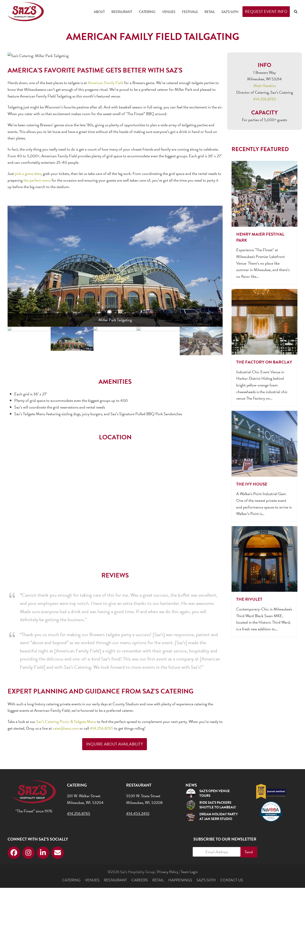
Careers (139, 880)
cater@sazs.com (66, 728)
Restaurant (115, 880)
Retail (158, 880)
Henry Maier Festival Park (260, 237)
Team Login (189, 872)
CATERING (71, 880)
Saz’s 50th (206, 880)
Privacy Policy (167, 872)
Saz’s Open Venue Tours (214, 793)
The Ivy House (251, 484)
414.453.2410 (137, 813)
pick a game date (28, 173)
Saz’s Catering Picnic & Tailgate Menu (66, 721)
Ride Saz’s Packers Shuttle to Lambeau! (217, 805)
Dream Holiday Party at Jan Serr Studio (218, 816)
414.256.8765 (101, 728)
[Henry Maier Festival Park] (264, 193)
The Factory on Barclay (264, 362)
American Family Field (105, 83)
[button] (296, 11)
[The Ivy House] (264, 443)
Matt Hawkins (264, 86)
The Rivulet (249, 599)
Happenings (180, 880)
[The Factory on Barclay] (264, 321)
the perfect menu (37, 180)
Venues (92, 880)
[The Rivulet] (264, 558)
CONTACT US (231, 880)
